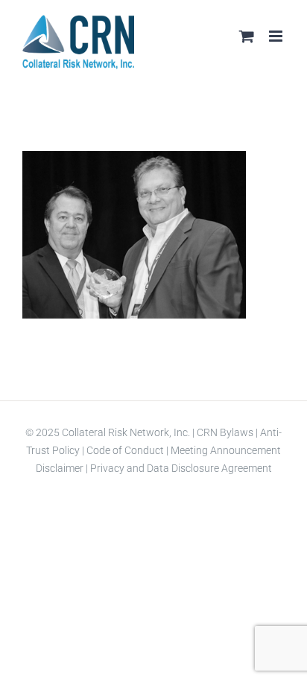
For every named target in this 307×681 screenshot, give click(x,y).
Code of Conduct (124, 450)
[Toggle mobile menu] (277, 36)
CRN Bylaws (225, 432)
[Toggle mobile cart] (246, 36)
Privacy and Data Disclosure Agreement (181, 468)
